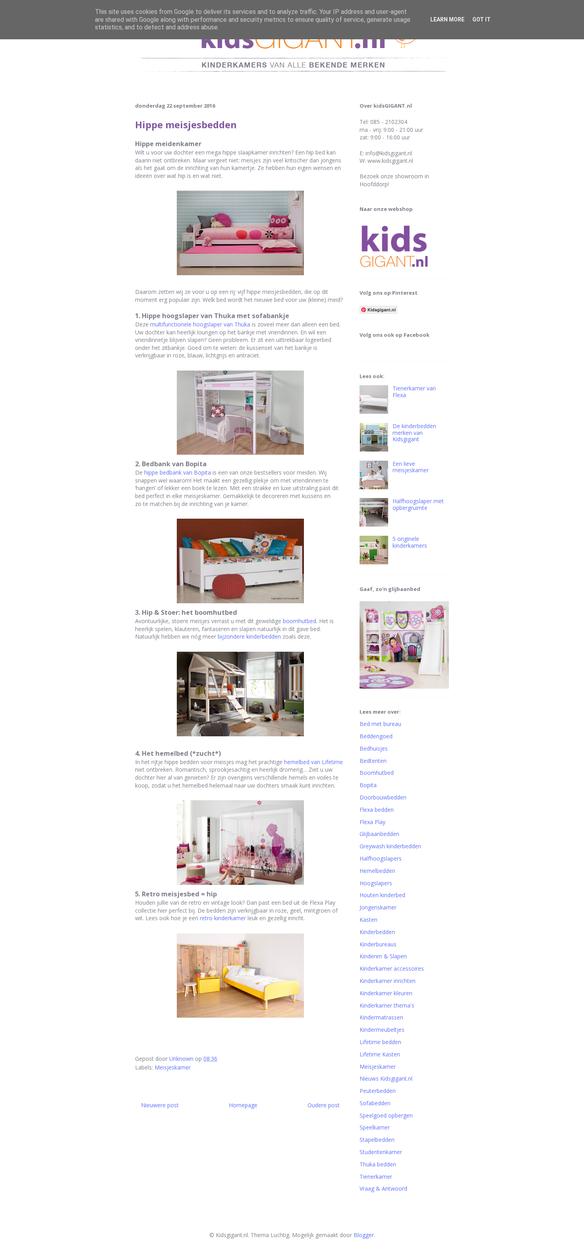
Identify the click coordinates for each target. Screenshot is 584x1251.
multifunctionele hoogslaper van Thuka (200, 324)
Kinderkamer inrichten (388, 981)
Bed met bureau (380, 724)
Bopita (368, 785)
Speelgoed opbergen (386, 1115)
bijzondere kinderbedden (249, 636)
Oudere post (323, 1105)
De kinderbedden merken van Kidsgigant (414, 432)
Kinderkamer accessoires (392, 968)
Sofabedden (375, 1103)
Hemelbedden (377, 871)
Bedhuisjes (374, 748)
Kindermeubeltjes (382, 1029)
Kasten (368, 919)
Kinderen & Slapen (383, 956)
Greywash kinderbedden (390, 846)
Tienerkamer (376, 1176)
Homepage (243, 1105)
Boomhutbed (377, 772)
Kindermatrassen (381, 1017)
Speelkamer (375, 1127)
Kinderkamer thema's (387, 1005)
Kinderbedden (377, 932)
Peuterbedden (378, 1091)
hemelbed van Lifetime (313, 762)
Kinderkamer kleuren (386, 993)
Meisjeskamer (173, 1067)
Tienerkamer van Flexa (414, 391)
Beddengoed (376, 736)
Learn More (447, 19)
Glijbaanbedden (379, 834)
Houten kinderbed (382, 895)
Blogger (364, 1235)
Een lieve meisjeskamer (411, 467)
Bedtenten (373, 760)
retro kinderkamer (223, 918)
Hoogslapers (376, 883)
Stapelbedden (377, 1139)
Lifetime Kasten (380, 1054)
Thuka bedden (378, 1164)
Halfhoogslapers (381, 858)
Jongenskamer (378, 907)
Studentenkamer (381, 1152)
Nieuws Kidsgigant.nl (386, 1078)
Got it (481, 19)
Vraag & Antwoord (383, 1188)
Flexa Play (372, 822)
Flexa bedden (377, 809)
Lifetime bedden (380, 1042)
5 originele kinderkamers (410, 542)
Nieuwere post (160, 1105)
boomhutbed (299, 621)
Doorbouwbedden (383, 797)
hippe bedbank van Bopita (177, 472)
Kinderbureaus (378, 944)
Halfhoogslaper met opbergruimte (418, 504)
